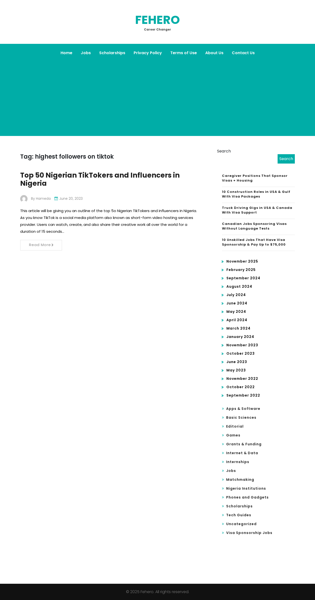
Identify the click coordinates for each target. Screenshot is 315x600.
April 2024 (236, 319)
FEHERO (157, 20)
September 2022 (243, 395)
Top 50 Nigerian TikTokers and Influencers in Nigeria (100, 179)
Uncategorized (241, 523)
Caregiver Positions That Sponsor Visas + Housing (255, 178)
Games (233, 435)
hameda (43, 198)
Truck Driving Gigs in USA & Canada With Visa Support (257, 210)
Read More (40, 244)
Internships (237, 461)
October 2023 (240, 353)
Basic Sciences (241, 417)
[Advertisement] (157, 96)
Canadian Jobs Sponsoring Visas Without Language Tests (254, 226)
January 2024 (240, 336)
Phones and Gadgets (247, 497)
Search (224, 151)
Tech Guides (238, 515)
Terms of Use (183, 53)
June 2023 (236, 361)
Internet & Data (242, 452)
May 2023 (236, 370)
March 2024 (238, 328)
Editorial (235, 426)
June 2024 (236, 303)
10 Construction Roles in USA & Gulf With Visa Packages (256, 194)
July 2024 (236, 294)
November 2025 (242, 261)
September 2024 (243, 278)
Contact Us (243, 53)
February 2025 (241, 269)
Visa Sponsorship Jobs (249, 532)
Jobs (86, 53)
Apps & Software (243, 408)
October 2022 (240, 386)
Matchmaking (240, 479)
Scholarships (112, 53)
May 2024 (236, 311)
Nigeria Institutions (246, 488)
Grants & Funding (244, 444)
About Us (214, 53)
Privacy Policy (148, 53)
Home (66, 53)
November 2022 (242, 378)
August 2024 (239, 286)
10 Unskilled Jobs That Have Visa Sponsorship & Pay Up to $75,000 (254, 242)
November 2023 (242, 345)
